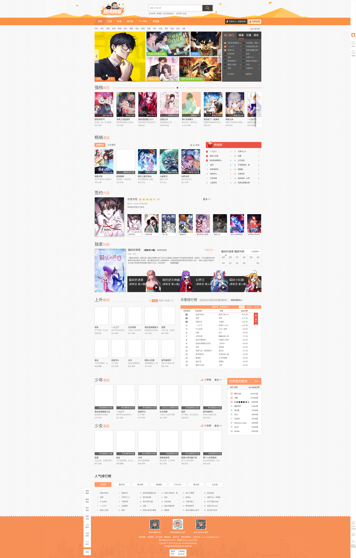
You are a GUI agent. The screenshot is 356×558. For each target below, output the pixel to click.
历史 (178, 29)
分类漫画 (87, 534)
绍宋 (229, 57)
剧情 (119, 29)
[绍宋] (101, 315)
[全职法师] (190, 161)
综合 (256, 35)
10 (244, 263)
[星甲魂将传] (168, 348)
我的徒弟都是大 (233, 43)
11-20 (161, 301)
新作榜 (140, 484)
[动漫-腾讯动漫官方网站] (118, 9)
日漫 (248, 35)
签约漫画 (87, 509)
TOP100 (177, 484)
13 (223, 263)
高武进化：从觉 (244, 178)
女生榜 (215, 484)
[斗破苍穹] (169, 161)
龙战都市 (124, 506)
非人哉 (164, 234)
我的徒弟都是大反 (102, 412)
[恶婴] (168, 315)
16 (244, 257)
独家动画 (87, 517)
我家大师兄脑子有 (189, 457)
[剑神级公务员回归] (254, 223)
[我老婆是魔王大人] (147, 104)
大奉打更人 (190, 502)
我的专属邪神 (169, 506)
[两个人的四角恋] (212, 442)
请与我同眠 (147, 497)
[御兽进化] (186, 223)
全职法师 (185, 176)
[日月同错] (135, 315)
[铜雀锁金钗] (169, 442)
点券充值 (256, 21)
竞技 (166, 29)
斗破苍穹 (248, 74)
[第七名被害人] (191, 104)
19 (223, 257)
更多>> (257, 381)
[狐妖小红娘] (152, 348)
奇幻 (137, 29)
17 (237, 257)
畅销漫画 (87, 500)
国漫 (241, 35)
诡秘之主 (217, 234)
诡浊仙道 (210, 493)
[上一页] (150, 300)
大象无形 (249, 68)
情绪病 (159, 14)
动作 (154, 29)
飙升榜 (122, 484)
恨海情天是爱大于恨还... (136, 207)
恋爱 (96, 29)
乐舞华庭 (148, 234)
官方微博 (159, 537)
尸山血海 (103, 502)
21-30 (167, 301)
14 (258, 257)
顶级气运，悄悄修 (213, 497)
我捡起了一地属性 (211, 119)
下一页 (183, 88)
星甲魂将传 (232, 61)
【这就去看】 (175, 263)
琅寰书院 (98, 176)
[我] (353, 34)
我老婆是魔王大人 (146, 119)
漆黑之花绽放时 (123, 119)
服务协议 (167, 537)
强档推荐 (87, 492)
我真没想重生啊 (252, 50)
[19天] (135, 348)
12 (230, 263)
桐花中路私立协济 (192, 510)
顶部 (87, 552)
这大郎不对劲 (212, 510)
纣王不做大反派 (213, 502)
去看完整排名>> (237, 300)
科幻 (125, 29)
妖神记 (188, 497)
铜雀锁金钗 (164, 457)
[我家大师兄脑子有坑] (190, 442)
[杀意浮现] (110, 216)
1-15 (241, 307)
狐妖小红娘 (232, 65)
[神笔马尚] (235, 104)
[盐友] (101, 348)
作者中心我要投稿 (237, 21)
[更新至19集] (149, 250)
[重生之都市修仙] (147, 161)
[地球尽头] (118, 348)
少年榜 (207, 380)
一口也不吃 (252, 119)
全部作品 (100, 145)
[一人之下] (118, 315)
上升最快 (87, 526)
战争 (184, 29)
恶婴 (229, 68)
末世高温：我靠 (252, 43)
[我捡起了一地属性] (213, 104)
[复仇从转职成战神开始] (237, 223)
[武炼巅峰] (125, 161)
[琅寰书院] (104, 161)
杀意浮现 (132, 199)
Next (259, 109)
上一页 (177, 88)
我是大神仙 (104, 493)
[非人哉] (169, 223)
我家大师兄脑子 (252, 61)
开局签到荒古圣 (252, 47)
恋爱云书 (164, 119)
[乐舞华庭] (152, 223)
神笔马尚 (229, 119)
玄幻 (102, 29)
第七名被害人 (188, 119)
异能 (108, 29)
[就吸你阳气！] (104, 104)
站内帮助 (150, 537)
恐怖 (113, 29)
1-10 (155, 301)
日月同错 (152, 14)
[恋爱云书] (169, 104)
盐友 (247, 54)
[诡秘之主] (220, 223)
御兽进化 (183, 234)
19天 (248, 65)
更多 (207, 199)
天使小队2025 (212, 506)
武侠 (172, 29)
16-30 (249, 307)
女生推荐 (111, 145)
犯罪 (148, 29)
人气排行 (87, 543)
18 (230, 257)
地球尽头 (231, 50)
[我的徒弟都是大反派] (152, 315)
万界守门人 (250, 57)
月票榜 (103, 484)
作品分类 (256, 29)
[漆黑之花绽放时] (125, 104)
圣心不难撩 (190, 493)
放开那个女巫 (181, 14)
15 (251, 257)
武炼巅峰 (120, 176)
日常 (160, 29)
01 (258, 263)
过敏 (144, 506)
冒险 (143, 29)
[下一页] (172, 300)
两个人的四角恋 (210, 457)
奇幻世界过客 (148, 502)
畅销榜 (159, 484)
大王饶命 (230, 74)
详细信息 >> (210, 250)
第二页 (180, 88)
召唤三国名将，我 (171, 493)
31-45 (256, 307)
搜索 (207, 8)
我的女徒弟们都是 (149, 510)
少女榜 (207, 425)
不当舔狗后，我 (244, 165)
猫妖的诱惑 (134, 250)
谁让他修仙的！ (169, 14)
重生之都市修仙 (145, 176)
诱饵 (123, 510)
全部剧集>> (255, 252)
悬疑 (131, 29)
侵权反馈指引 (186, 537)
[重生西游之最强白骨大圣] (203, 223)
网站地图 (142, 537)
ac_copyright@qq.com (210, 537)
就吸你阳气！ (100, 119)
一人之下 (231, 47)
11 (237, 263)
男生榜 (196, 484)
